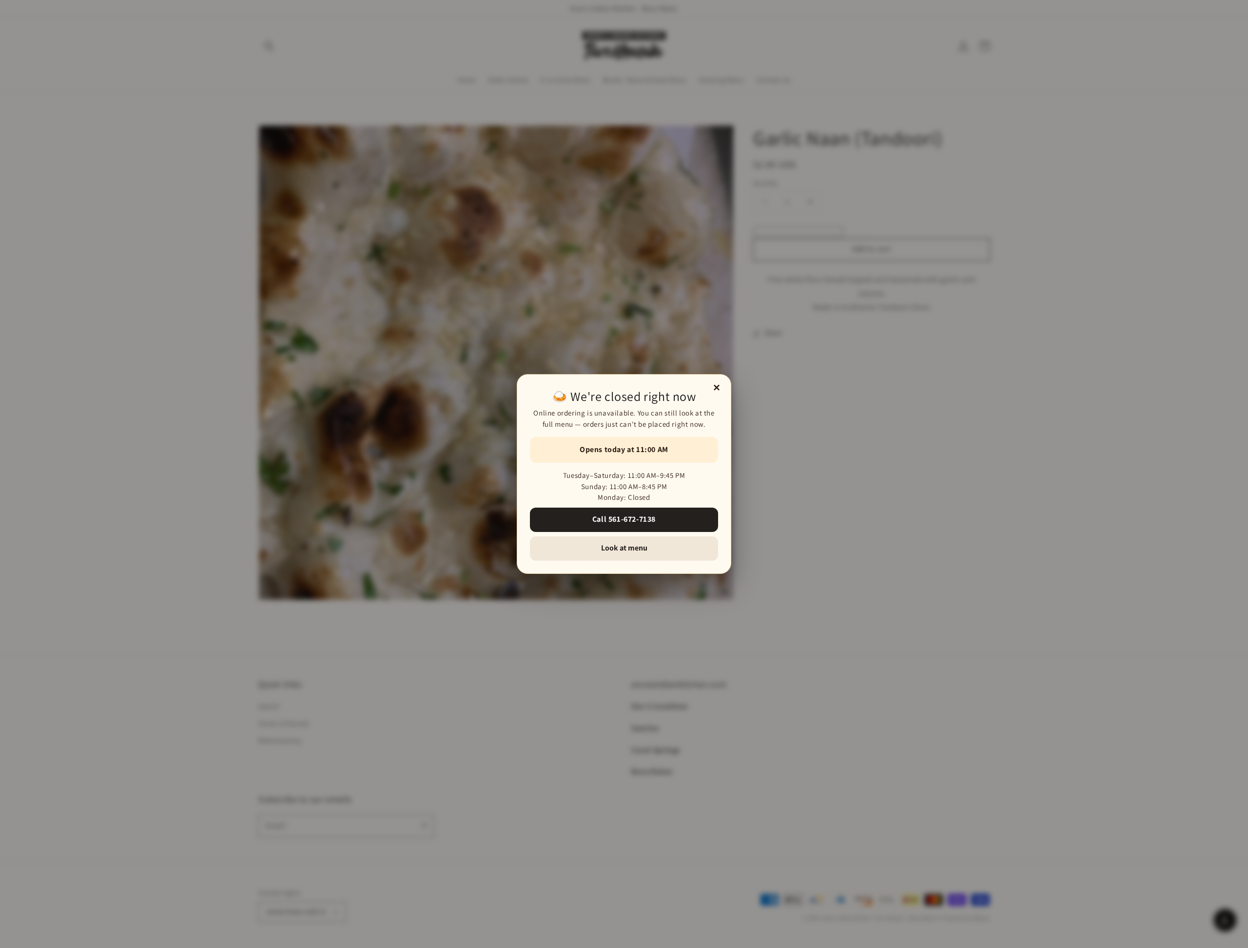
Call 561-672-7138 (624, 519)
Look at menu (624, 548)
